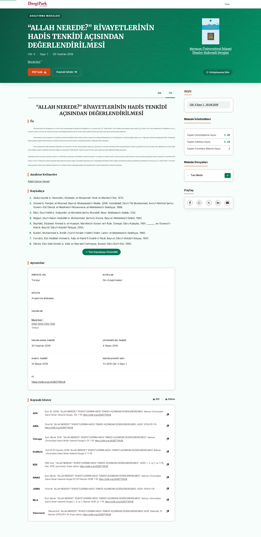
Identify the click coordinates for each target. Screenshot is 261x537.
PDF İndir (37, 72)
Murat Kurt (34, 61)
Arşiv (188, 91)
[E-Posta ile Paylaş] (227, 203)
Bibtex (171, 399)
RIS (158, 399)
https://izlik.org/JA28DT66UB (48, 381)
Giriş (227, 4)
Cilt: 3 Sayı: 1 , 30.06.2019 (204, 104)
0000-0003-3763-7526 (43, 324)
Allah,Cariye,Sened (39, 181)
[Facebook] (190, 203)
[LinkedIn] (218, 203)
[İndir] (228, 175)
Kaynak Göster (65, 72)
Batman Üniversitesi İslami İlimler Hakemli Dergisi (211, 51)
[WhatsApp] (199, 203)
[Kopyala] (167, 415)
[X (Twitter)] (208, 203)
